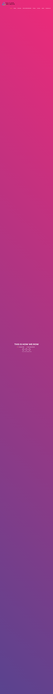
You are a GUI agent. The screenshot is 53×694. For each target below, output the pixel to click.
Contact (38, 8)
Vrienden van (48, 8)
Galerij (43, 8)
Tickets (34, 8)
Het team (19, 8)
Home (11, 8)
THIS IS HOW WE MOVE (27, 8)
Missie (15, 8)
